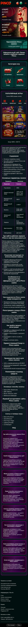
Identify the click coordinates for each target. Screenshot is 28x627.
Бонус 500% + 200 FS (14, 142)
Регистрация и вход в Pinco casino (13, 167)
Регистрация (11, 625)
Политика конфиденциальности (8, 585)
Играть (8, 109)
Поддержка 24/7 (5, 610)
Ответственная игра (6, 587)
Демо (8, 111)
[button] (25, 621)
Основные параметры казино (12, 159)
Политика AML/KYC (5, 589)
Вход (19, 625)
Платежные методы (5, 600)
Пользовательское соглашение (8, 583)
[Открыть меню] (25, 3)
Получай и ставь (6, 19)
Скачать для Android (14, 46)
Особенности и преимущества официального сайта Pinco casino (13, 165)
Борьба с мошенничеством (7, 609)
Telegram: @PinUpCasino (7, 619)
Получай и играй (6, 35)
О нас (2, 595)
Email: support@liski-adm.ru (7, 617)
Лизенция (3, 607)
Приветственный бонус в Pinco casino (14, 169)
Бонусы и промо (5, 599)
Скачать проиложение (6, 597)
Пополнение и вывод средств (12, 171)
